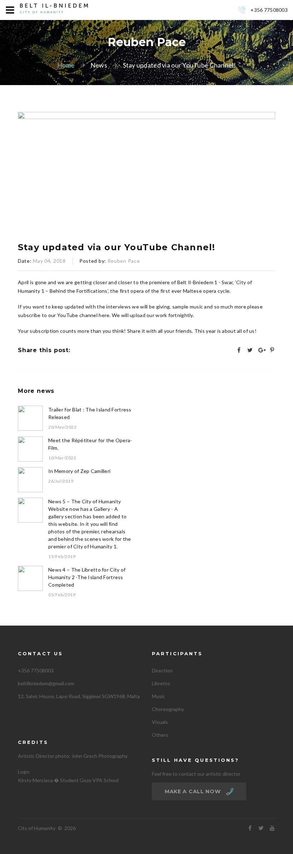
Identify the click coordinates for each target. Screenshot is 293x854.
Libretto (161, 683)
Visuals (160, 722)
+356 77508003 (269, 10)
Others (160, 735)
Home (66, 65)
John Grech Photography (99, 756)
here (104, 315)
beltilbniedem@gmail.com (46, 683)
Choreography (168, 709)
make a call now (193, 791)
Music (158, 696)
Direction (162, 670)
